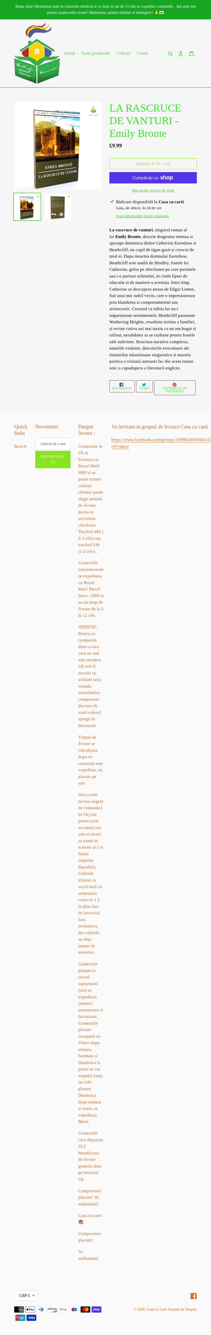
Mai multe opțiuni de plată (153, 190)
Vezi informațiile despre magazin (142, 216)
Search (20, 446)
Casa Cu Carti (157, 1309)
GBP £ (24, 1295)
